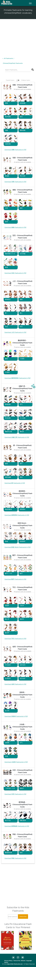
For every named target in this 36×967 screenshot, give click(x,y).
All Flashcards (8, 58)
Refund (23, 960)
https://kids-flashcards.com (15, 964)
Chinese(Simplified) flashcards (13, 63)
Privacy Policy (8, 960)
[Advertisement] (18, 37)
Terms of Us (16, 960)
